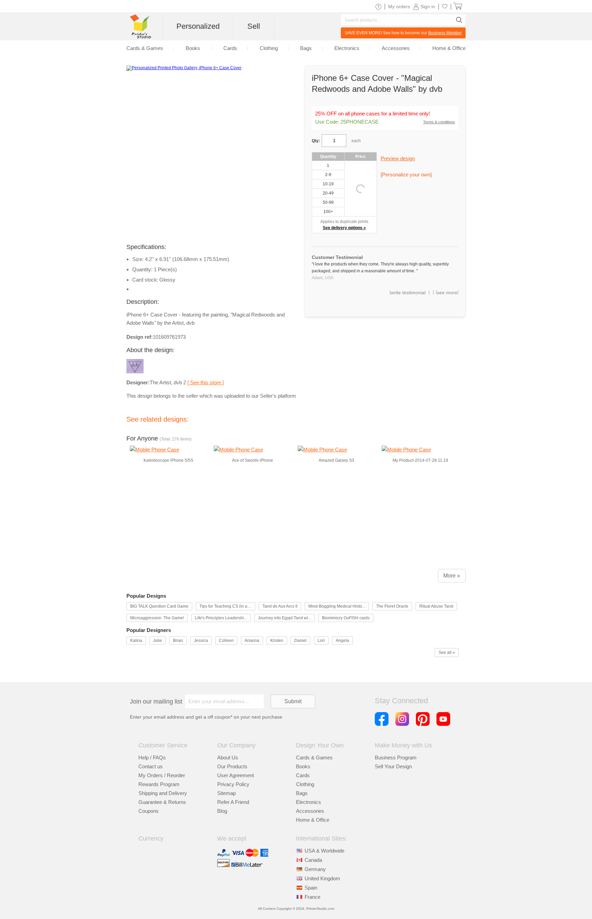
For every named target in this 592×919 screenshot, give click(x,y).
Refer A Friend (233, 802)
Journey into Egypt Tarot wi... (284, 618)
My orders (399, 6)
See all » (447, 652)
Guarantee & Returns (162, 802)
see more (447, 292)
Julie (157, 640)
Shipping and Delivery (162, 793)
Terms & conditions (439, 122)
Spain (311, 888)
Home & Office (312, 820)
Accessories (310, 811)
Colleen (226, 640)
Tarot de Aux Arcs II (279, 606)
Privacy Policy (233, 784)
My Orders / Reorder (161, 775)
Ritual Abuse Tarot (436, 606)
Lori (321, 640)
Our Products (232, 766)
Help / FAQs (152, 757)
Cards (303, 775)
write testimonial (408, 292)
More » (451, 576)
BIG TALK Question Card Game (159, 606)
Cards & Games (314, 757)
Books (303, 766)
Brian (178, 640)
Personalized (198, 26)
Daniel (300, 640)
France (312, 897)
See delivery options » (344, 227)
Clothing (305, 784)
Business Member (445, 32)
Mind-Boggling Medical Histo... (336, 606)
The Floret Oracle (392, 606)
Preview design (398, 158)
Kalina (136, 640)
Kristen (276, 640)
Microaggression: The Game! (157, 618)
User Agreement (235, 775)
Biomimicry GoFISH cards (346, 618)
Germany (315, 869)
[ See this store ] (205, 382)
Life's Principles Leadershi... (221, 618)
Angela (342, 640)
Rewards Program (159, 784)
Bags (302, 793)
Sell (253, 26)
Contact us (150, 766)
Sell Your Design (393, 766)
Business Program (396, 757)
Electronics (308, 802)
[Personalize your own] (406, 174)
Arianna (252, 640)
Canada (313, 860)
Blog (222, 811)
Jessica (201, 640)
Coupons (148, 811)
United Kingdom (322, 878)
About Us (227, 757)
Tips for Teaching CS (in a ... (225, 606)
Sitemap (226, 793)
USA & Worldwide (324, 851)
